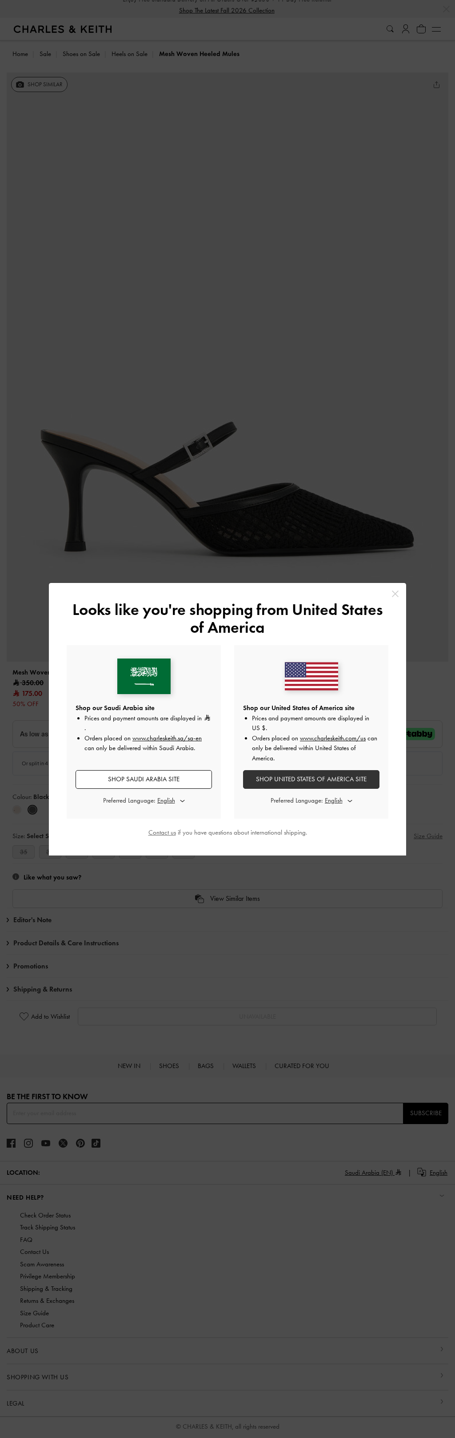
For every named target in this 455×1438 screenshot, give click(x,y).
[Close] (395, 593)
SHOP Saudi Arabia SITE (144, 779)
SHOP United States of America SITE (311, 779)
